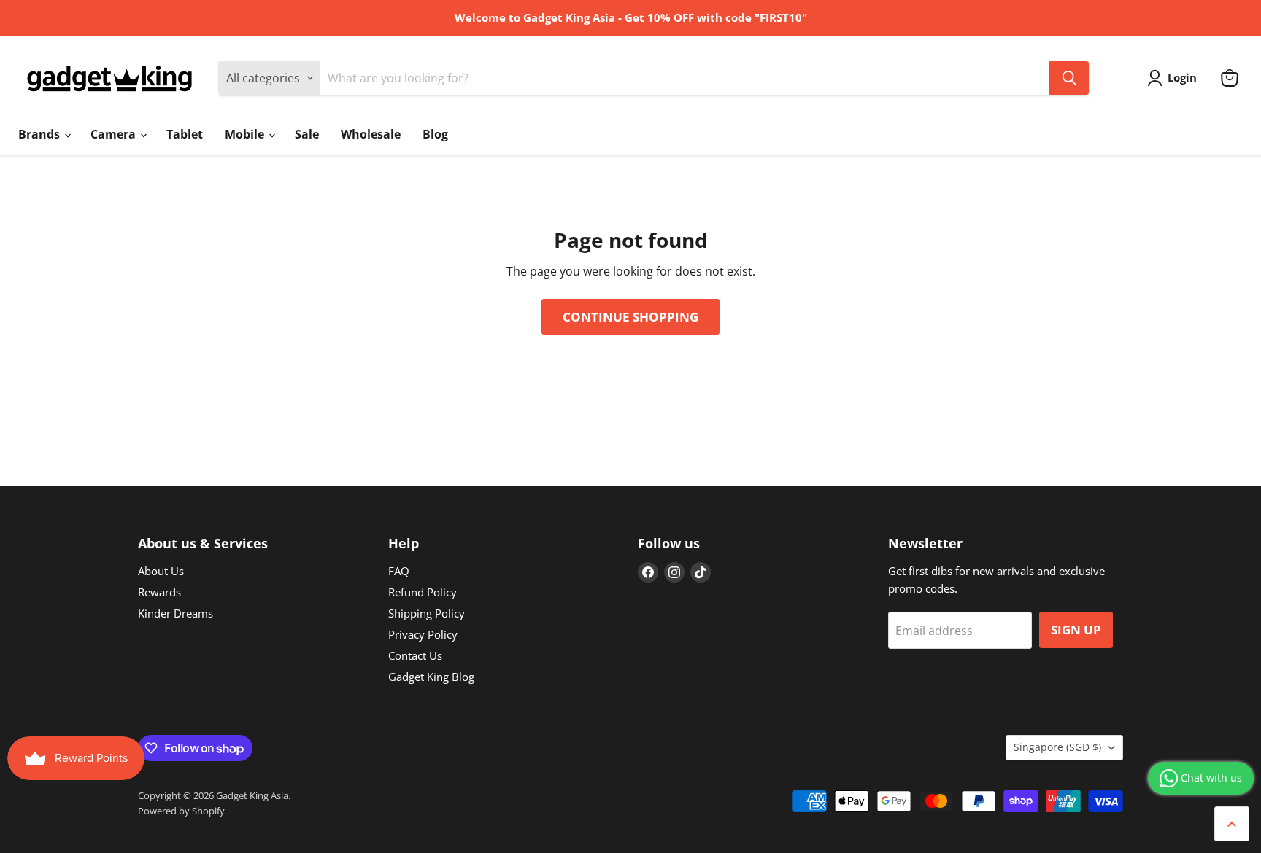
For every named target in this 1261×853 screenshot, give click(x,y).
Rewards (159, 592)
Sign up (1076, 629)
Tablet (184, 134)
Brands (40, 134)
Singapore (1057, 747)
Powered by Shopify (181, 810)
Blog (435, 134)
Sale (307, 134)
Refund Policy (422, 592)
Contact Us (415, 655)
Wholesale (371, 134)
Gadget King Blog (431, 676)
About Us (161, 571)
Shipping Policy (426, 613)
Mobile (246, 134)
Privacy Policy (423, 634)
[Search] (1069, 78)
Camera (114, 134)
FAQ (398, 571)
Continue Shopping (630, 316)
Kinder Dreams (175, 613)
